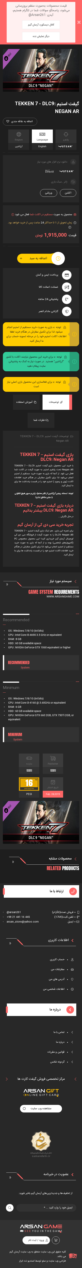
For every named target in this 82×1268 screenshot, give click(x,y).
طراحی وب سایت (57, 1261)
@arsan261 (12, 912)
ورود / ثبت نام (36, 1240)
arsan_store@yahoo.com (21, 922)
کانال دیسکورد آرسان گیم (41, 25)
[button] (20, 122)
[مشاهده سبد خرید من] (56, 1240)
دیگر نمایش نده (41, 36)
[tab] (56, 402)
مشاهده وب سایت (41, 1108)
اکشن (68, 193)
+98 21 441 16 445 (16, 917)
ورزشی (48, 193)
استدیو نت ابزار (27, 1261)
